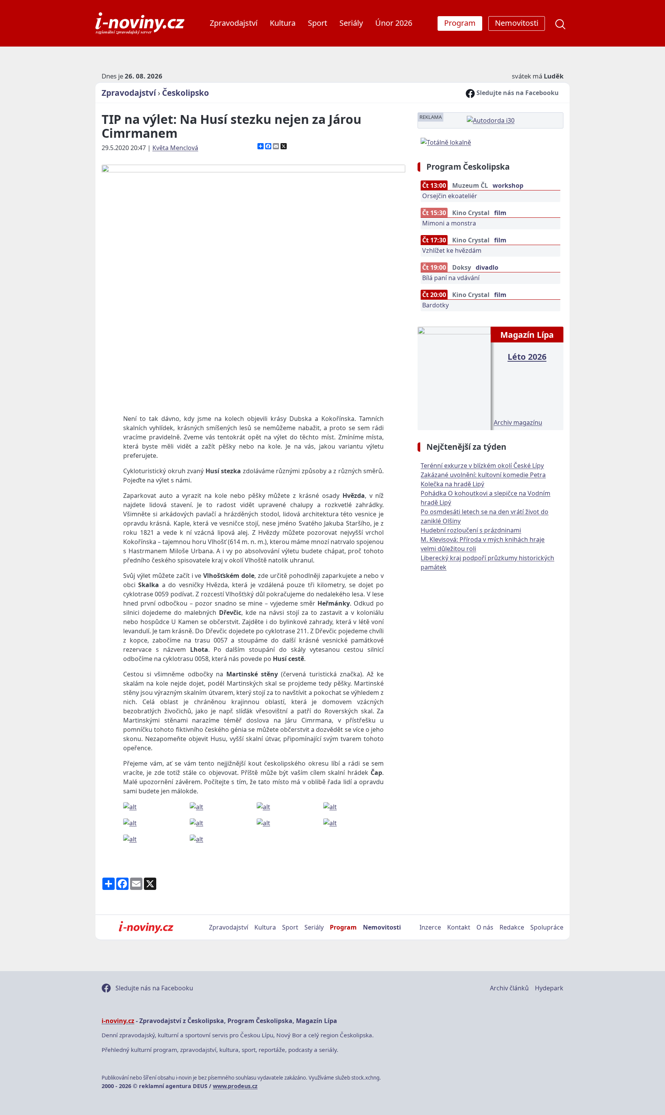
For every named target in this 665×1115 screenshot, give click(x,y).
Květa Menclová (175, 148)
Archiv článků (509, 988)
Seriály (351, 23)
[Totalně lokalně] (446, 141)
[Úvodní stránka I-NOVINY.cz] (146, 927)
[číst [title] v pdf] (454, 377)
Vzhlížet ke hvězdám (451, 250)
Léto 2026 (527, 356)
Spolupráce (546, 927)
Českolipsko (185, 92)
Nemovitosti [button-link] (516, 23)
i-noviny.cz (118, 1021)
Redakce (512, 927)
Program (343, 927)
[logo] (139, 23)
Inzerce (430, 927)
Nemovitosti (382, 927)
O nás (484, 927)
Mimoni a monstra (449, 223)
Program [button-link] (460, 23)
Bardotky (435, 305)
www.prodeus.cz (235, 1086)
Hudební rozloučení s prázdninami (471, 530)
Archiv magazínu (518, 422)
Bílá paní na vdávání (451, 278)
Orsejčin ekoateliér (449, 196)
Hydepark (549, 988)
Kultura (283, 23)
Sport (317, 23)
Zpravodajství (233, 23)
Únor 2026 (393, 23)
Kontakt (458, 927)
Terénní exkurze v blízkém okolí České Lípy (482, 465)
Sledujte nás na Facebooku (517, 92)
